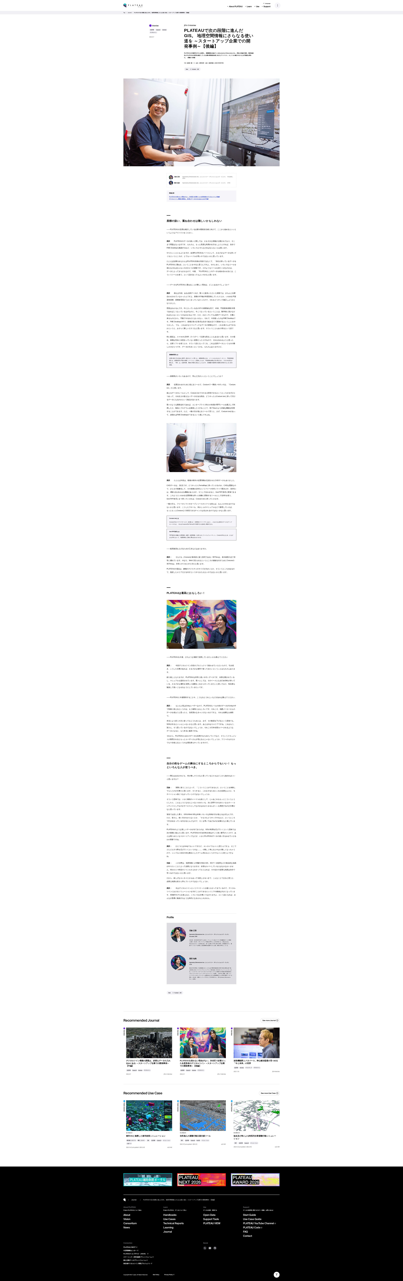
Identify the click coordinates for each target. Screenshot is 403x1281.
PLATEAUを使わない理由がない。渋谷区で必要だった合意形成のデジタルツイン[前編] (194, 196)
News (126, 1227)
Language (267, 3)
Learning (168, 1227)
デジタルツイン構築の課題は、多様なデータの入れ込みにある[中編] (189, 199)
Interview (164, 29)
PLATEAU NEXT (129, 1247)
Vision (126, 1219)
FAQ (245, 1231)
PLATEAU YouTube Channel (258, 1223)
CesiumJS (158, 29)
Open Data (209, 1215)
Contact (247, 1236)
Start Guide (249, 1215)
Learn (249, 6)
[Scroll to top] (394, 1169)
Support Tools (211, 1219)
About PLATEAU (236, 6)
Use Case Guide (252, 1219)
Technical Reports (173, 1223)
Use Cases (169, 1219)
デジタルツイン (153, 32)
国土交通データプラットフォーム (134, 1260)
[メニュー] (278, 5)
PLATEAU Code (251, 1227)
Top (124, 12)
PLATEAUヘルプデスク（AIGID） (135, 1253)
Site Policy (156, 1275)
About (126, 1215)
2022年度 (152, 29)
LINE (198, 69)
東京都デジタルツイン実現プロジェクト (136, 1263)
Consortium (130, 1223)
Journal (130, 12)
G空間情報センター (130, 1250)
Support (267, 6)
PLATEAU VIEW (211, 1223)
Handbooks (170, 1215)
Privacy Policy (168, 1275)
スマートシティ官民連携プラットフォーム (137, 1257)
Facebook (194, 69)
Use (257, 6)
